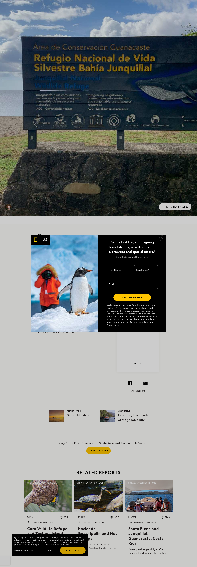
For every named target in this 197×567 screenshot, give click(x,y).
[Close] (162, 238)
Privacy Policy (113, 325)
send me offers (132, 297)
